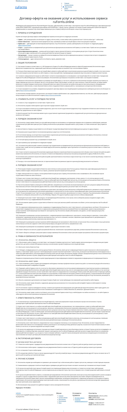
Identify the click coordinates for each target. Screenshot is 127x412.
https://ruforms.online (24, 45)
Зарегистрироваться (70, 10)
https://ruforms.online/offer (28, 90)
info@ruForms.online (22, 1)
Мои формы (68, 7)
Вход (60, 403)
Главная (66, 3)
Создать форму (68, 5)
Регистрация (62, 401)
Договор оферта (79, 398)
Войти (66, 8)
